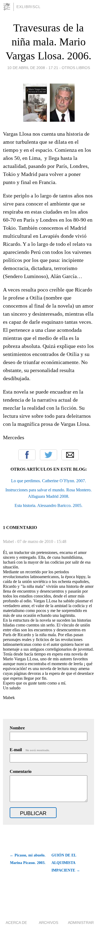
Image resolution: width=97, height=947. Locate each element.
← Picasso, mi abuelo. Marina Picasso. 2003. (28, 859)
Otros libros (76, 68)
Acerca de (16, 922)
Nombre (17, 728)
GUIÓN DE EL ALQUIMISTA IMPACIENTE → (65, 862)
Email (70, 454)
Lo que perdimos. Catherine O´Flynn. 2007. (48, 480)
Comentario (21, 771)
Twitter (48, 454)
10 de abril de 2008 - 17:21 (32, 68)
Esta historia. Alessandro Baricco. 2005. (48, 505)
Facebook (27, 454)
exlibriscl (28, 7)
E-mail (30, 749)
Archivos (48, 922)
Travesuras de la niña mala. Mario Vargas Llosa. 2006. (48, 42)
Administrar (81, 922)
